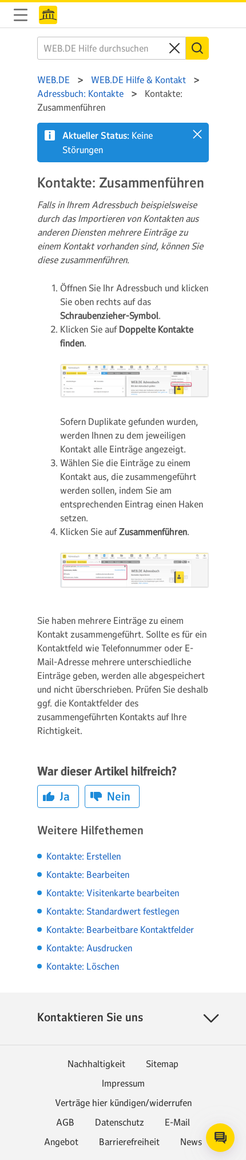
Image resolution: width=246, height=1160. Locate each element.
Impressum (123, 1083)
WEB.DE (48, 15)
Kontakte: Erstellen (83, 856)
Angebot (61, 1141)
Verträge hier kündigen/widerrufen (123, 1102)
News (191, 1141)
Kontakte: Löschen (82, 966)
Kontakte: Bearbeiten (87, 874)
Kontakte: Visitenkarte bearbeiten (112, 893)
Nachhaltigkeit (96, 1063)
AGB (65, 1122)
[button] (197, 134)
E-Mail (177, 1122)
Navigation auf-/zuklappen (20, 15)
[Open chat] (220, 1137)
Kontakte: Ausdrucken (89, 948)
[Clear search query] (174, 48)
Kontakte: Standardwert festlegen (112, 911)
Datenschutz (119, 1122)
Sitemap (162, 1063)
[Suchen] (197, 48)
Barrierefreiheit (129, 1141)
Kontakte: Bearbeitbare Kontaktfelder (120, 929)
